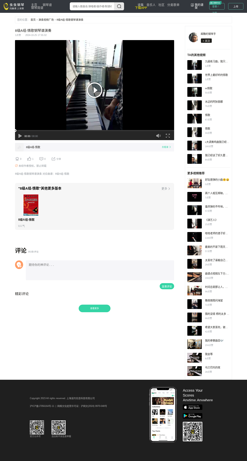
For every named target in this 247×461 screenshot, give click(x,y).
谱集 (141, 5)
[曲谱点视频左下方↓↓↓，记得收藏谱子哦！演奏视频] (194, 277)
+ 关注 (206, 40)
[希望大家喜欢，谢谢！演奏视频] (194, 331)
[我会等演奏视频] (194, 358)
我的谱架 (199, 6)
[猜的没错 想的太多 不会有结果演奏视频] (194, 317)
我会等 (209, 354)
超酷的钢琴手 (208, 33)
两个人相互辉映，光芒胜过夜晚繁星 (225, 193)
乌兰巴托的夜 (212, 367)
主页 (34, 5)
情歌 (207, 115)
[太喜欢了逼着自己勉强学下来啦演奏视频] (194, 264)
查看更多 (94, 308)
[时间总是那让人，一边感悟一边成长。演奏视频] (194, 290)
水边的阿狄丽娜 (214, 101)
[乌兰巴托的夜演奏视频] (194, 371)
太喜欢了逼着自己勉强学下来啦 (222, 260)
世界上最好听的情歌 (216, 74)
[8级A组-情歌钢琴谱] (30, 205)
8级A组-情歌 (33, 147)
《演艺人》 (211, 219)
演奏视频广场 (46, 19)
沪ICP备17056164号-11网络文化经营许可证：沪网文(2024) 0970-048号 (68, 406)
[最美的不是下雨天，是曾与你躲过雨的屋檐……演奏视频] (194, 250)
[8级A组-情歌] (19, 147)
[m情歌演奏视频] (194, 92)
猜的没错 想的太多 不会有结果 (222, 313)
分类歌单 (173, 5)
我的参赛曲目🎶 (214, 340)
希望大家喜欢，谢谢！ (217, 327)
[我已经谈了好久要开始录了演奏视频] (194, 159)
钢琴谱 (47, 5)
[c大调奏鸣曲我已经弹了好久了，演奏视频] (194, 145)
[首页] (15, 6)
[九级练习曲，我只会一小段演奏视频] (194, 65)
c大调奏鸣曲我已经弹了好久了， (223, 141)
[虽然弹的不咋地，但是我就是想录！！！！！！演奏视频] (194, 210)
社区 (161, 5)
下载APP (141, 7)
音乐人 (151, 5)
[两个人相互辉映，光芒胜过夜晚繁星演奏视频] (194, 197)
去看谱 (165, 147)
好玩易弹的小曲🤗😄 (217, 179)
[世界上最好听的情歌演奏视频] (194, 78)
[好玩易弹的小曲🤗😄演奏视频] (194, 183)
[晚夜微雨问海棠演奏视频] (194, 304)
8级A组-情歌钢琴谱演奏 (70, 19)
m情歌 (208, 88)
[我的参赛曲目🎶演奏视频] (194, 344)
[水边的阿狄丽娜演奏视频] (194, 105)
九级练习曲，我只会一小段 (220, 61)
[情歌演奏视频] (194, 119)
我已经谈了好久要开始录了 (220, 155)
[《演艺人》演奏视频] (194, 223)
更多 (164, 188)
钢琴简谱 (37, 7)
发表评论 (167, 286)
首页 (33, 19)
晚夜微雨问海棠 (214, 300)
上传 (235, 6)
